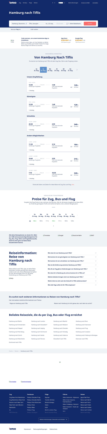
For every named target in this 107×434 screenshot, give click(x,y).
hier (73, 184)
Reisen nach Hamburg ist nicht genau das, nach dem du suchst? (73, 303)
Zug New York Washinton (17, 397)
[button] (50, 23)
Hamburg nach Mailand (61, 325)
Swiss (46, 405)
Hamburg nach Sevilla (37, 335)
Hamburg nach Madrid (60, 321)
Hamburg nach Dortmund (39, 332)
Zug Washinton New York (17, 400)
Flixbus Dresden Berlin (34, 400)
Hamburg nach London (38, 321)
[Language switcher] (62, 3)
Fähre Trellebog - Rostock (70, 404)
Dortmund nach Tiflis (15, 342)
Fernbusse (30, 394)
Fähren (36, 3)
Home (11, 351)
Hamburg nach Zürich (15, 335)
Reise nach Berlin (86, 400)
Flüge (30, 3)
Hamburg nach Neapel (15, 328)
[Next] (77, 69)
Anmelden (95, 3)
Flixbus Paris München (34, 402)
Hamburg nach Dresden (61, 328)
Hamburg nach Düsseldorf (39, 325)
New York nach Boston (16, 405)
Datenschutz (53, 429)
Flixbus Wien (31, 407)
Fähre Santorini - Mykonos (71, 397)
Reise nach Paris (86, 402)
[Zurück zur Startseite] (14, 3)
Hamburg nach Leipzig (38, 328)
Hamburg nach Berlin (15, 321)
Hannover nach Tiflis (82, 339)
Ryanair (47, 397)
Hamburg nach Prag (82, 328)
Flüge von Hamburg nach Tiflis (19, 303)
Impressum (27, 429)
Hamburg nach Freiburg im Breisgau (86, 335)
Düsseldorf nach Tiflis (60, 339)
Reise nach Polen (86, 405)
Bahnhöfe (12, 407)
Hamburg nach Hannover (83, 325)
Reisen (17, 351)
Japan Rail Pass (85, 397)
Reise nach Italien (86, 407)
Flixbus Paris (31, 405)
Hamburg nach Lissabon (83, 332)
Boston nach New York (16, 402)
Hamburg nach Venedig (61, 332)
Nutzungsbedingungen (40, 429)
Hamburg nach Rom (82, 321)
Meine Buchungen (73, 2)
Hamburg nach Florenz (38, 339)
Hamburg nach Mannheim (17, 339)
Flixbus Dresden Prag (33, 397)
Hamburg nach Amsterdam (17, 325)
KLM (46, 407)
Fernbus (25, 3)
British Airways (49, 402)
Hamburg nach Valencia (61, 335)
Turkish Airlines (49, 400)
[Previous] (29, 215)
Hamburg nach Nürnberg (16, 332)
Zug (20, 3)
